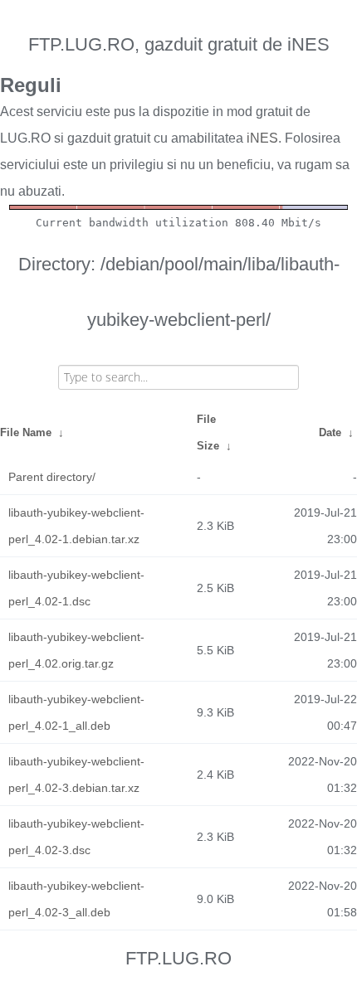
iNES (262, 138)
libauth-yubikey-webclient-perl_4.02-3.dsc (76, 837)
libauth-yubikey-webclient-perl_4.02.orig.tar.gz (76, 650)
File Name (25, 432)
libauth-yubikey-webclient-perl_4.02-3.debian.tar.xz (76, 774)
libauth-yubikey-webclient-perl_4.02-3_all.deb (76, 899)
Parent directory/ (51, 476)
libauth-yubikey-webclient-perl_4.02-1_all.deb (76, 712)
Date (330, 432)
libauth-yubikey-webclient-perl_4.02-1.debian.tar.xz (76, 526)
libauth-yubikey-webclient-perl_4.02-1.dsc (76, 588)
